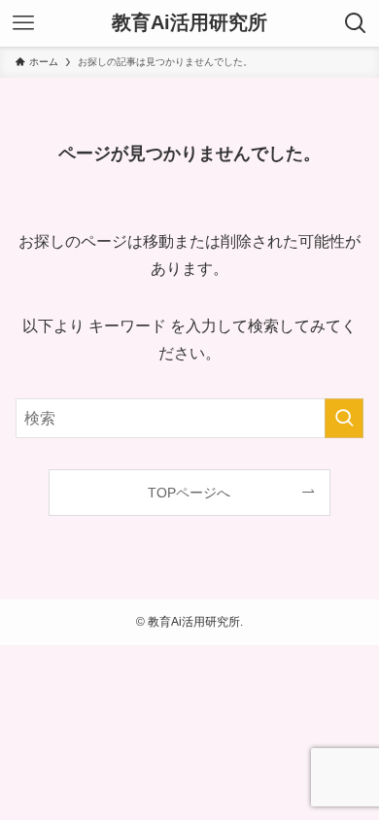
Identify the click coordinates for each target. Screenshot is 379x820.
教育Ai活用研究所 (189, 23)
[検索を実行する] (344, 418)
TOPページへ (189, 492)
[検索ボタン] (355, 23)
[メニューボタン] (23, 23)
